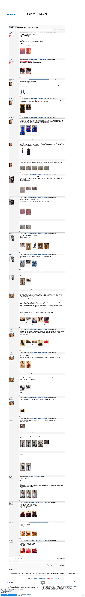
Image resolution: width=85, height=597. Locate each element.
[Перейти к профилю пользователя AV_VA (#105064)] (11, 262)
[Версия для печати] (19, 57)
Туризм (34, 13)
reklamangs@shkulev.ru (73, 586)
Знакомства (29, 14)
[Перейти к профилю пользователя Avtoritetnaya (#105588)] (10, 85)
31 (20, 558)
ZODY (46, 14)
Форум (28, 15)
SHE (13, 26)
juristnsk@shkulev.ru (29, 594)
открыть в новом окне (50, 566)
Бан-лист (45, 578)
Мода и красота (16, 26)
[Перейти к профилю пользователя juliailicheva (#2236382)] (11, 297)
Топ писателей (41, 578)
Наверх (83, 595)
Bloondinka (13, 569)
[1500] (22, 320)
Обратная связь (57, 578)
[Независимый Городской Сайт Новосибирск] (11, 15)
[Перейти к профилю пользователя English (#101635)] (11, 182)
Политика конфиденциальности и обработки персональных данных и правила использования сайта (56, 593)
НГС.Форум (10, 26)
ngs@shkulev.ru (18, 593)
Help (52, 578)
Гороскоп (40, 13)
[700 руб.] (28, 388)
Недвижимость (29, 13)
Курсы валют (35, 15)
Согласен (9, 594)
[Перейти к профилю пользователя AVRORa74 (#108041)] (10, 36)
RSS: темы (28, 578)
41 (24, 558)
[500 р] (28, 343)
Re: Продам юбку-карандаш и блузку (34, 476)
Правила (49, 578)
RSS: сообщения (34, 578)
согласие (10, 591)
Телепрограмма (41, 14)
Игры (46, 13)
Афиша (34, 14)
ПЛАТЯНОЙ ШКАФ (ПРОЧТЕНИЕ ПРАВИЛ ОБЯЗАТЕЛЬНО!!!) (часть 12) (38, 32)
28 (15, 558)
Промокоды (41, 15)
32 (21, 558)
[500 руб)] (22, 367)
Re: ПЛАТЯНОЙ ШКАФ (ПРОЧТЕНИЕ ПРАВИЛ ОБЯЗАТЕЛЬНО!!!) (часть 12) (39, 59)
